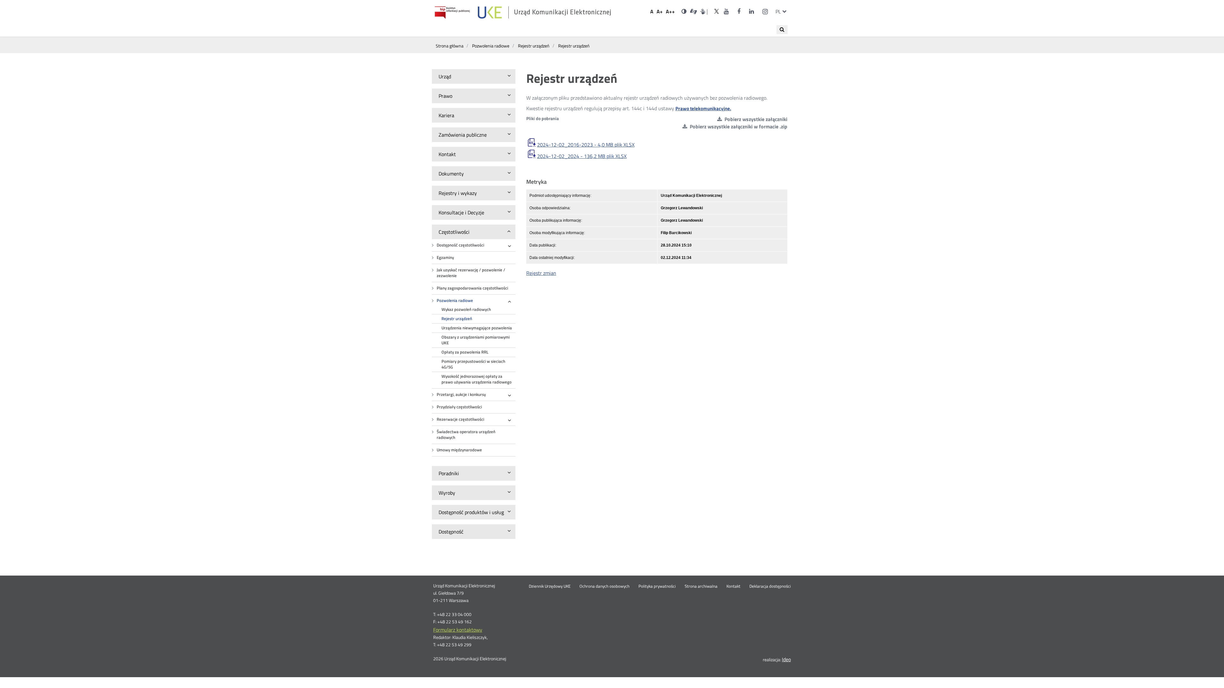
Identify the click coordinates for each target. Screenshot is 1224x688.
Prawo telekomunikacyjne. (703, 108)
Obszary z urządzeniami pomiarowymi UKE (475, 340)
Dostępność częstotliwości (460, 245)
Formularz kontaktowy (457, 630)
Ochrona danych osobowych (604, 586)
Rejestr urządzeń (456, 319)
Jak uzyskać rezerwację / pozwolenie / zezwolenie (471, 273)
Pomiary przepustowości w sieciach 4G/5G (473, 364)
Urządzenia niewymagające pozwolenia (476, 328)
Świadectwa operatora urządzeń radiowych (466, 435)
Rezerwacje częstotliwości (460, 419)
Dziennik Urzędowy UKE (550, 586)
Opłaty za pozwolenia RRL (464, 352)
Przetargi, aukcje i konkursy (461, 394)
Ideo (786, 659)
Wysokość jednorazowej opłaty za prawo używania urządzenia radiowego (476, 379)
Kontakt (733, 586)
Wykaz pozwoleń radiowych (466, 309)
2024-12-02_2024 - (582, 156)
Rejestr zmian (541, 273)
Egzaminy (445, 257)
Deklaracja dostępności (770, 586)
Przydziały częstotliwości (459, 407)
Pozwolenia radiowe (455, 300)
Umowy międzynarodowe (459, 450)
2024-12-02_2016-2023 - (586, 144)
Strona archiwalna (701, 586)
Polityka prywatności (657, 586)
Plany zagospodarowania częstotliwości (472, 288)
